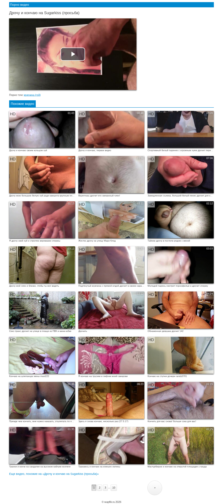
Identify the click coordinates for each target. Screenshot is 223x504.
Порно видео (19, 4)
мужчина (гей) (32, 95)
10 (113, 487)
